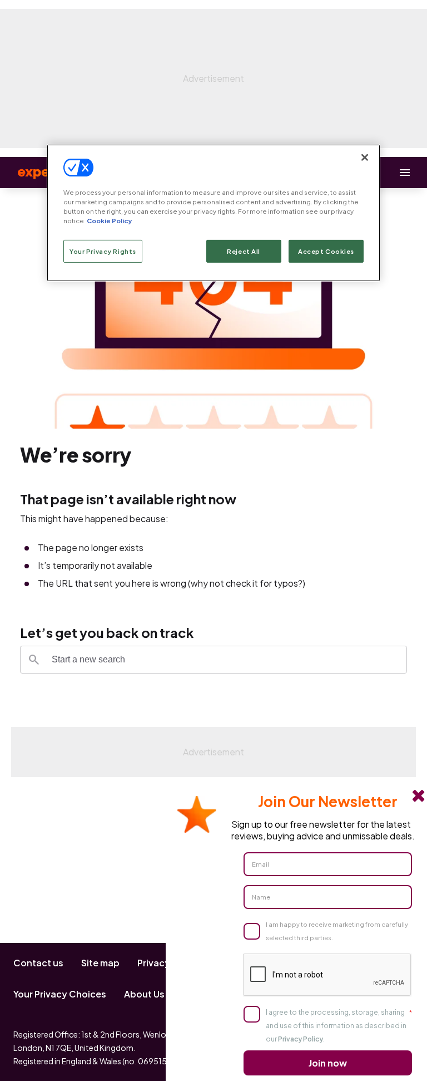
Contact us (38, 963)
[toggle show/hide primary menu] (404, 172)
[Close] (364, 157)
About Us (144, 994)
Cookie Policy (109, 221)
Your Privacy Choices (59, 994)
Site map (100, 963)
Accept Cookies (326, 251)
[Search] (34, 659)
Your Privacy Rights (102, 251)
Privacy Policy (300, 1039)
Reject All (243, 251)
